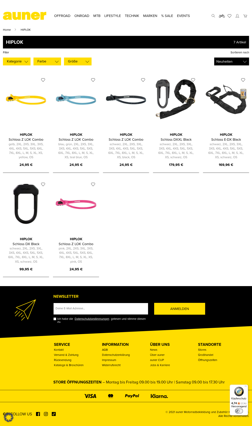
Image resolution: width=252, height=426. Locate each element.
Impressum (109, 360)
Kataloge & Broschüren (68, 365)
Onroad (81, 15)
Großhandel (205, 355)
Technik (132, 15)
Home (7, 30)
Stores (202, 350)
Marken (150, 15)
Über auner (157, 355)
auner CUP (157, 360)
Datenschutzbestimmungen (92, 319)
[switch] (239, 411)
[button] (8, 417)
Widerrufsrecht (111, 365)
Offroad (62, 15)
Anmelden (179, 308)
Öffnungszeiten (207, 360)
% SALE (167, 15)
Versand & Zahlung (66, 355)
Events (183, 15)
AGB (105, 350)
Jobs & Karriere (160, 365)
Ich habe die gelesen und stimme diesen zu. (101, 320)
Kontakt (59, 350)
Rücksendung (62, 360)
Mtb (96, 15)
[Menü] (245, 387)
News (153, 350)
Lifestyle (112, 15)
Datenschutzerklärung (116, 355)
